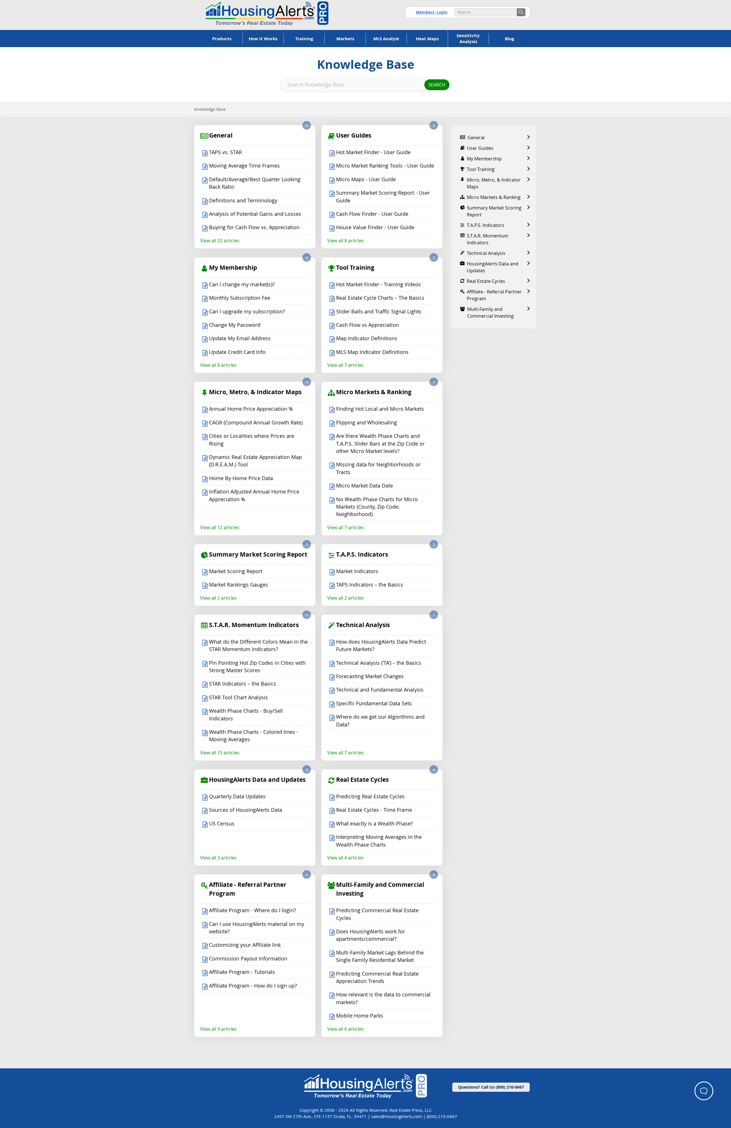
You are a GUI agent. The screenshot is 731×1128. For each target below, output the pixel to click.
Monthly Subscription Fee (239, 298)
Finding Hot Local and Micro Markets (380, 409)
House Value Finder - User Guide (375, 227)
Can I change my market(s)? (242, 284)
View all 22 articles (219, 240)
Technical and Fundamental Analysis (379, 689)
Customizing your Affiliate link (245, 945)
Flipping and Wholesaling (366, 422)
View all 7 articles (345, 365)
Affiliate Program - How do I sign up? (253, 985)
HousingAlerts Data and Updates (257, 779)
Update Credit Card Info (237, 352)
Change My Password (234, 325)
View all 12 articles (219, 527)
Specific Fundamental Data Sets (374, 703)
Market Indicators (357, 571)
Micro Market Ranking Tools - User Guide (385, 165)
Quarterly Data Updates (237, 796)
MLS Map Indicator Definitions (372, 352)
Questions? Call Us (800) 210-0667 (491, 1087)
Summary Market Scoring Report (258, 554)
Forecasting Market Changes (370, 676)
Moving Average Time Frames (244, 165)
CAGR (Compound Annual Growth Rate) (256, 422)
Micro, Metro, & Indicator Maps (255, 392)
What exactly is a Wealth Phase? (374, 823)
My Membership (233, 267)
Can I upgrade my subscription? (247, 311)
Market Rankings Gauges (238, 584)
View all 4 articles (345, 858)
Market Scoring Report (235, 571)
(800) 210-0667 (442, 1116)
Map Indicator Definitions (366, 338)
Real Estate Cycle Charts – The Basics (380, 298)
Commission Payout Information (248, 958)
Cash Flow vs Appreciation (367, 325)
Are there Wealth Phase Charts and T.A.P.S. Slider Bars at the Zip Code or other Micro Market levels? (380, 443)
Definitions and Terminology (243, 200)
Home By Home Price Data (241, 478)
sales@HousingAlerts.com (396, 1116)
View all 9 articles (218, 1029)
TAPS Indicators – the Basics (369, 584)
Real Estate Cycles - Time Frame (374, 810)
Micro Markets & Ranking (373, 392)
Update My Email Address (240, 338)
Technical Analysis (363, 625)
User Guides (353, 135)
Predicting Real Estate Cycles (370, 796)
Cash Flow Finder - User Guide (372, 214)
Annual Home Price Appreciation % (251, 409)
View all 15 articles (219, 753)
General (220, 135)
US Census (221, 823)
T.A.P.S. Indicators (362, 554)
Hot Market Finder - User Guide (373, 152)
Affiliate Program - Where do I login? (252, 910)
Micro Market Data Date (364, 485)
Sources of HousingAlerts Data (245, 810)
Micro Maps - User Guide (366, 179)
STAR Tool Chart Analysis (238, 697)
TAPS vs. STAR (225, 152)
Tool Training (355, 267)
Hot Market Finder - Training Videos (378, 284)
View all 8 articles (345, 240)
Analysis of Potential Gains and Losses (255, 214)
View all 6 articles (345, 1029)
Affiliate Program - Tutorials (242, 972)
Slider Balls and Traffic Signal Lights (378, 311)
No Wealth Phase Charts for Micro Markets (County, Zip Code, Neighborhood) (377, 507)
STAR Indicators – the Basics (242, 683)
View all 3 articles (218, 858)
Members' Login (431, 12)
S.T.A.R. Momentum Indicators (254, 625)
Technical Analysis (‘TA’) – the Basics (378, 663)
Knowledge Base (210, 109)
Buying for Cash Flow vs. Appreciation (254, 227)
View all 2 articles (218, 598)
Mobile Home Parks (359, 1015)
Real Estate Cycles (362, 779)
